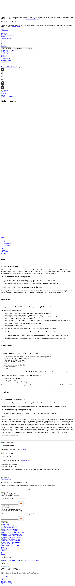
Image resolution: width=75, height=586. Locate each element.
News (2, 552)
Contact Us (4, 549)
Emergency (29, 48)
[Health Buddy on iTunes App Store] (7, 490)
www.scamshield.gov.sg (33, 19)
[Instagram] (5, 566)
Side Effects (7, 243)
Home (3, 67)
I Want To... (4, 62)
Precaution (7, 242)
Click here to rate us (16, 26)
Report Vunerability (6, 583)
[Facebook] (2, 566)
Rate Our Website (6, 581)
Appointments (18, 48)
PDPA (2, 579)
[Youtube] (3, 566)
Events (3, 550)
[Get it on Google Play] (21, 490)
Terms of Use (5, 576)
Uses (5, 240)
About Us (3, 547)
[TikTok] (7, 566)
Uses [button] (2, 237)
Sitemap (3, 578)
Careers (3, 554)
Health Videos (35, 560)
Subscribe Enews (6, 48)
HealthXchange (16, 560)
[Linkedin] (9, 566)
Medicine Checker (10, 67)
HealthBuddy (23, 449)
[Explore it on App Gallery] (35, 490)
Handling (7, 245)
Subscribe (4, 522)
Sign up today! (5, 507)
